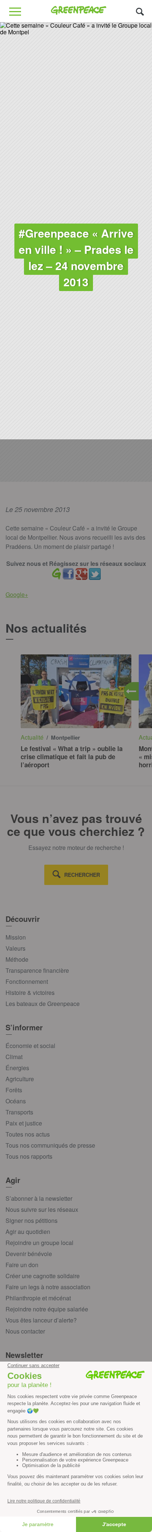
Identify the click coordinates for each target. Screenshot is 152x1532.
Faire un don (22, 1264)
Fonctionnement (27, 981)
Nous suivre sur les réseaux (42, 1209)
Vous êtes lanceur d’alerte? (41, 1320)
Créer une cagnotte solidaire (43, 1276)
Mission (16, 937)
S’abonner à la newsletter (39, 1198)
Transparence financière (37, 970)
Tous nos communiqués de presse (50, 1145)
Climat (14, 1056)
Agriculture (20, 1079)
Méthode (17, 959)
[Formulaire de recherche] (140, 11)
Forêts (14, 1090)
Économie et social (30, 1045)
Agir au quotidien (28, 1231)
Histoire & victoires (30, 992)
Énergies (17, 1068)
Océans (16, 1101)
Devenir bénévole (29, 1253)
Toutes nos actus (28, 1134)
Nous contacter (25, 1331)
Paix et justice (24, 1123)
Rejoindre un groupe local (39, 1242)
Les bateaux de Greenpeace (43, 1003)
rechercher (82, 874)
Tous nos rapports (29, 1156)
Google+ (17, 594)
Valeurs (15, 948)
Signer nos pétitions (32, 1220)
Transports (19, 1112)
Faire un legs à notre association (48, 1287)
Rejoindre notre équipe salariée (47, 1309)
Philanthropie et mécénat (38, 1298)
